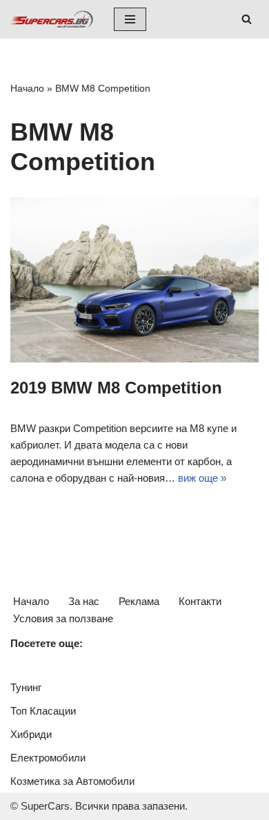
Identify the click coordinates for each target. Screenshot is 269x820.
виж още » (202, 478)
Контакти (200, 601)
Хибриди (31, 734)
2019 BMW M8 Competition (116, 387)
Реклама (139, 601)
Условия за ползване (63, 618)
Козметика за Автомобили (72, 781)
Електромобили (48, 757)
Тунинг (25, 687)
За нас (83, 601)
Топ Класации (43, 711)
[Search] (246, 19)
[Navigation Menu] (130, 19)
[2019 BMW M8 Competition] (134, 279)
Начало (27, 88)
